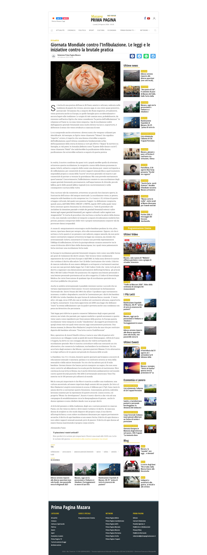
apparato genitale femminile (83, 452)
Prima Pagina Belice (112, 518)
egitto (98, 452)
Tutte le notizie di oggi (58, 542)
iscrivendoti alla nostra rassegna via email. (89, 439)
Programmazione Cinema (86, 518)
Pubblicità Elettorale (139, 533)
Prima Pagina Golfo (112, 524)
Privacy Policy (137, 530)
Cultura (100, 30)
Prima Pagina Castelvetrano (115, 521)
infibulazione (55, 452)
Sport (91, 30)
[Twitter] (139, 56)
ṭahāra (106, 452)
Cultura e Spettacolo (57, 524)
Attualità (60, 30)
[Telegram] (153, 56)
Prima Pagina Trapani (113, 539)
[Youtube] (148, 18)
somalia (114, 452)
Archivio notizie (56, 545)
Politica (82, 30)
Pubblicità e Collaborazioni (141, 527)
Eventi (53, 530)
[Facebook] (145, 18)
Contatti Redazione (139, 521)
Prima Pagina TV (56, 539)
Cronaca (71, 30)
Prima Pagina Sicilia (112, 536)
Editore (135, 518)
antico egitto (66, 452)
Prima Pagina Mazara (113, 530)
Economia (112, 30)
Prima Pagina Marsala (113, 527)
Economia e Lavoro (57, 536)
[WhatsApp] (146, 56)
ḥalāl (52, 454)
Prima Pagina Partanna (113, 533)
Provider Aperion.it (139, 524)
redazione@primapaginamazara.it (144, 536)
